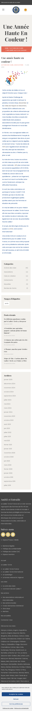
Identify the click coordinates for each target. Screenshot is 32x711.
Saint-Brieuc (10, 675)
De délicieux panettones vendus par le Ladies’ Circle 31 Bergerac (15, 320)
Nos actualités (6, 616)
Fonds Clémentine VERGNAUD (13, 606)
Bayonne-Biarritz (19, 633)
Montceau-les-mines (17, 661)
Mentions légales (8, 546)
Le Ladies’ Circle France (11, 569)
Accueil (3, 560)
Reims (27, 673)
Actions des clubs (16, 48)
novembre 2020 (9, 453)
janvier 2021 (8, 449)
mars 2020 (7, 465)
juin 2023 (7, 428)
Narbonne (15, 667)
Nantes (8, 667)
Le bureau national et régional (13, 577)
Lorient (23, 656)
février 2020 (8, 469)
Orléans (28, 667)
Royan (3, 675)
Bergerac (4, 636)
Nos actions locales (9, 603)
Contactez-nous (6, 620)
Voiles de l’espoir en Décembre (15, 106)
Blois (9, 636)
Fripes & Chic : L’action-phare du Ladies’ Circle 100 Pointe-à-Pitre (15, 360)
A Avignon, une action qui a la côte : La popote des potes (16, 341)
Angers (15, 630)
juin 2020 (7, 461)
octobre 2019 (8, 477)
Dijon (18, 647)
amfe (6, 303)
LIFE (16, 165)
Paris (2, 670)
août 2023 (7, 424)
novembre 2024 (9, 388)
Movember (22, 103)
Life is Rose (6, 609)
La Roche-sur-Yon (14, 653)
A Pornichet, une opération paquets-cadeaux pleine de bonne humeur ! (15, 330)
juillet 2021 (7, 436)
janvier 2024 (8, 412)
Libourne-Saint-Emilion (9, 656)
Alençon (4, 630)
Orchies (22, 667)
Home (7, 48)
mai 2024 (7, 404)
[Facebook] (3, 534)
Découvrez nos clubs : (8, 626)
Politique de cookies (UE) (11, 552)
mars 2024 (7, 408)
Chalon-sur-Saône (23, 639)
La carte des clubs (9, 586)
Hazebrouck (20, 650)
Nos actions (5, 593)
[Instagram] (8, 534)
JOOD (11, 229)
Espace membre (8, 554)
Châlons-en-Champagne (10, 642)
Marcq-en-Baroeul (7, 658)
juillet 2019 (7, 485)
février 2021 (8, 445)
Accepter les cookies (16, 694)
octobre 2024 (9, 392)
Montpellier (13, 664)
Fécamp (12, 650)
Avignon (10, 633)
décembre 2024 (9, 384)
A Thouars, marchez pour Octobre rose (15, 350)
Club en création (10, 276)
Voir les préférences (16, 704)
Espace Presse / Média (10, 540)
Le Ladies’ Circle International (13, 572)
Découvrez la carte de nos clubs (10, 2)
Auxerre (3, 633)
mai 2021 (7, 441)
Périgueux (11, 670)
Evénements (8, 280)
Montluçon (4, 664)
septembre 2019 (9, 481)
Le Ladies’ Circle (6, 565)
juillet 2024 (7, 400)
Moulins (20, 664)
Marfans (5, 611)
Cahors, (21, 636)
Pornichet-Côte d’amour (9, 673)
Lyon (27, 656)
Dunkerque (5, 650)
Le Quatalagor (8, 575)
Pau (6, 670)
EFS (4, 147)
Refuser (16, 699)
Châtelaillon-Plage (13, 644)
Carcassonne (11, 639)
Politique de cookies (8, 708)
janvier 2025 (8, 380)
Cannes (3, 639)
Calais (27, 636)
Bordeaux (15, 636)
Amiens (9, 630)
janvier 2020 (8, 473)
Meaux (3, 661)
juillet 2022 (7, 432)
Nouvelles (7, 284)
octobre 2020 (9, 457)
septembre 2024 (10, 396)
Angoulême (23, 630)
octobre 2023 (8, 420)
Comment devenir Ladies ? (12, 589)
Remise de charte (10, 288)
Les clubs (4, 582)
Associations (18, 65)
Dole (21, 647)
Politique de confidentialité (21, 708)
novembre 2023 (9, 416)
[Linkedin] (13, 534)
